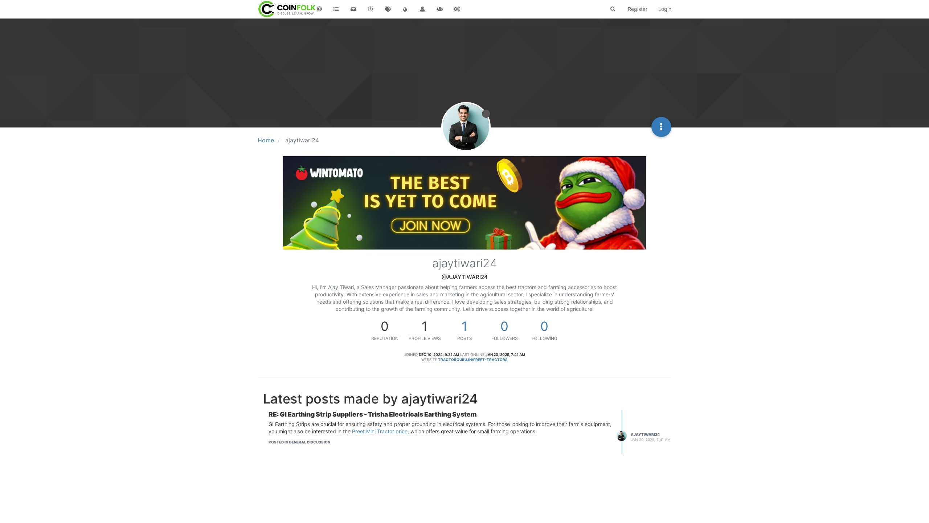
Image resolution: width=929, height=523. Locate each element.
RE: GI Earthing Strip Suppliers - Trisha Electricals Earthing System (372, 414)
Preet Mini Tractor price (380, 431)
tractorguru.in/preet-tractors (473, 359)
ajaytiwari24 (645, 434)
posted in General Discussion (299, 442)
